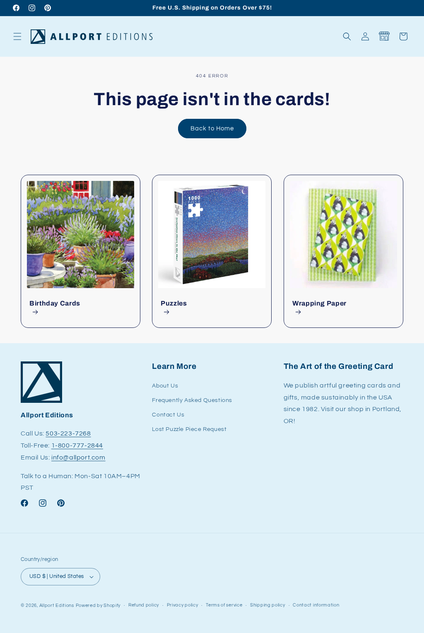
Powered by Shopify (98, 605)
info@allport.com (78, 457)
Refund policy (143, 605)
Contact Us (168, 415)
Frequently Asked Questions (192, 400)
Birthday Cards (54, 303)
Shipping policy (267, 605)
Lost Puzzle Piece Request (189, 429)
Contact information (316, 605)
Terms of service (224, 605)
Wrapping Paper (319, 303)
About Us (165, 386)
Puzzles (174, 303)
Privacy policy (182, 605)
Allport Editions (56, 605)
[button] (17, 36)
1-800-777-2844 (77, 445)
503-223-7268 (68, 433)
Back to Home (212, 128)
